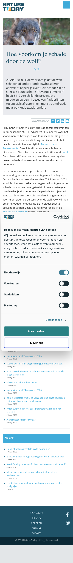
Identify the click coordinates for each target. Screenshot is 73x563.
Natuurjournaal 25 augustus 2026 (24, 356)
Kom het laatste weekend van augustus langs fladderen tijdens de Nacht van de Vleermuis (36, 399)
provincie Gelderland (15, 211)
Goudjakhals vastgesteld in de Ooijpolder (28, 449)
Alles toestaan (36, 331)
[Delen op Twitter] (58, 121)
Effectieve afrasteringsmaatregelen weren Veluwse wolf (35, 456)
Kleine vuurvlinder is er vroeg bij (23, 382)
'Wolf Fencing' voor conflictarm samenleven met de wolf (36, 464)
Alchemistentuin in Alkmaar (21, 419)
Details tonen (54, 319)
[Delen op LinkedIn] (62, 121)
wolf (65, 152)
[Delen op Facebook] (53, 121)
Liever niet (36, 342)
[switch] (64, 283)
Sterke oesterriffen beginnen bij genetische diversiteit (35, 363)
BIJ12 (36, 69)
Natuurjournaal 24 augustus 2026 (24, 390)
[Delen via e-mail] (67, 121)
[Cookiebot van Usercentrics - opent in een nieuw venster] (53, 217)
